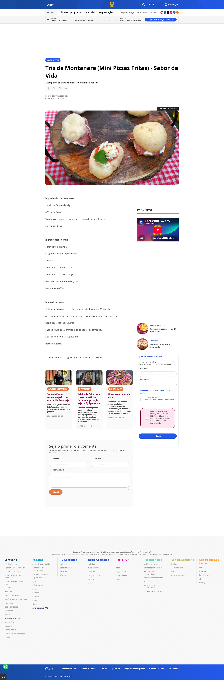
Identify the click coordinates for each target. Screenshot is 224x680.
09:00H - (130, 20)
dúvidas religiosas (40, 574)
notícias (8, 614)
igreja (34, 581)
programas (76, 12)
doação (8, 591)
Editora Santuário (182, 559)
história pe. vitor (151, 564)
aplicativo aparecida (41, 564)
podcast (91, 571)
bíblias (174, 564)
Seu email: (144, 379)
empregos (120, 564)
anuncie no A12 (40, 608)
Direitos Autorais (156, 669)
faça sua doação (128, 13)
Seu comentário (57, 470)
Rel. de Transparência (111, 669)
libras (34, 589)
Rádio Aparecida (98, 559)
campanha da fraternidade (38, 569)
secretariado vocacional (154, 591)
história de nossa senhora (16, 599)
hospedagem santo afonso (155, 568)
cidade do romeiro (12, 571)
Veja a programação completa (161, 20)
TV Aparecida (68, 559)
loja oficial (9, 610)
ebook (201, 579)
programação (105, 12)
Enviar (56, 492)
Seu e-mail (97, 459)
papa (34, 600)
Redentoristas (153, 559)
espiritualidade (39, 577)
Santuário (11, 559)
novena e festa (12, 618)
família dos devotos (13, 595)
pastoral (8, 626)
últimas (64, 12)
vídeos (7, 637)
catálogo (202, 582)
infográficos (37, 585)
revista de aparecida (15, 633)
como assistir (142, 13)
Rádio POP (122, 559)
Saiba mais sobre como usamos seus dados (155, 392)
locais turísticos (11, 607)
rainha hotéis (10, 629)
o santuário (9, 622)
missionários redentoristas (149, 572)
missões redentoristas (153, 577)
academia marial (12, 564)
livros (173, 571)
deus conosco (177, 568)
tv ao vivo (90, 12)
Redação (37, 559)
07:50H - (72, 21)
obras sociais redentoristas (149, 586)
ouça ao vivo (93, 568)
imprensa (9, 603)
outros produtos (178, 575)
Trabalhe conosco (68, 669)
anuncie (154, 13)
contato (8, 587)
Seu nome (55, 459)
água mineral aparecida (15, 568)
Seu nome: (144, 368)
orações (35, 596)
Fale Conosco (173, 669)
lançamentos (204, 575)
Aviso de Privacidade (88, 669)
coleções (203, 571)
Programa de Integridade (134, 669)
